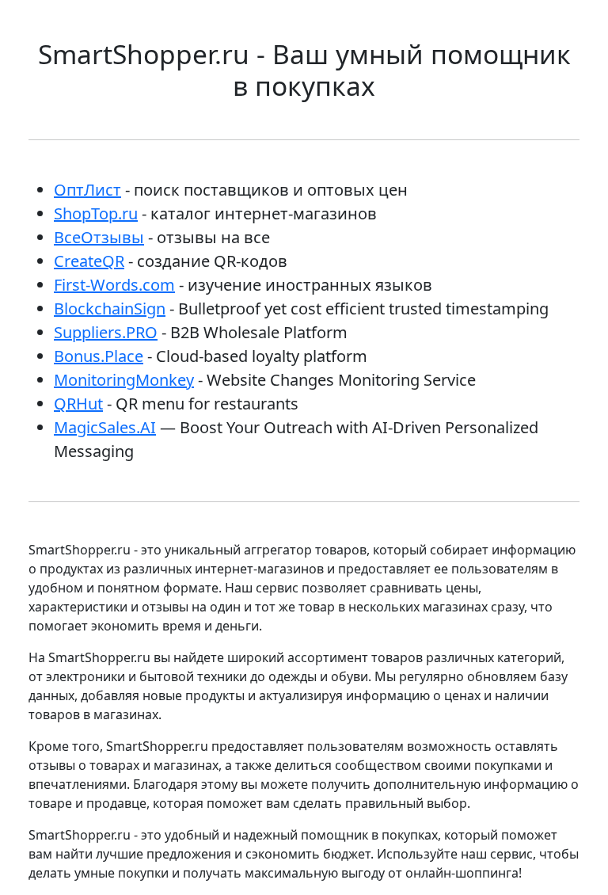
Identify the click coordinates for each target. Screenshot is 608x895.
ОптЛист (87, 189)
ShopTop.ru (96, 213)
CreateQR (89, 261)
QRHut (78, 403)
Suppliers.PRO (106, 332)
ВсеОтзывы (99, 237)
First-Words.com (114, 284)
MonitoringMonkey (124, 379)
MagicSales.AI (105, 427)
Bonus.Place (98, 356)
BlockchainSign (109, 308)
